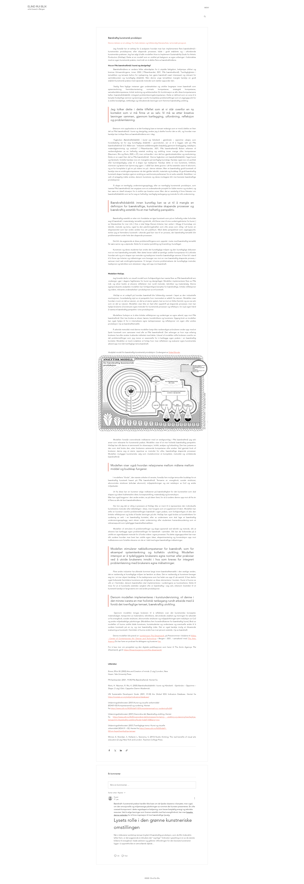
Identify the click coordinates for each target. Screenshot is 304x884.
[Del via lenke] (127, 750)
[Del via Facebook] (109, 750)
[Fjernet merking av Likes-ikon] (115, 855)
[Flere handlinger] (194, 798)
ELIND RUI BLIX (37, 6)
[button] (205, 16)
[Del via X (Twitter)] (115, 750)
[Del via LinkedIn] (121, 750)
